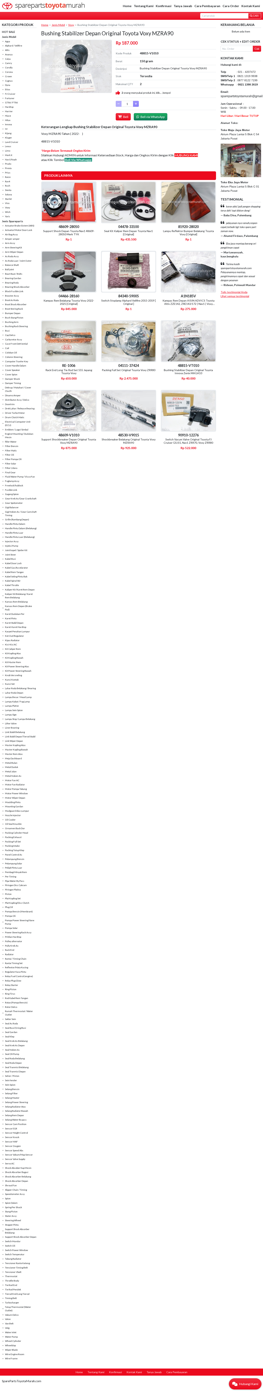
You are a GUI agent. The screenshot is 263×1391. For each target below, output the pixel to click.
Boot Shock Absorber (16, 304)
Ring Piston (10, 989)
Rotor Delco (11, 1007)
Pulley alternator (13, 941)
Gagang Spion (12, 494)
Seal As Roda (11, 1023)
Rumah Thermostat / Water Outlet (19, 1013)
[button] (245, 1383)
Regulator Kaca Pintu (15, 971)
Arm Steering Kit (13, 247)
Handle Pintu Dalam (15, 523)
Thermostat (11, 1276)
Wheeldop (10, 1345)
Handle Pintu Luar (14, 532)
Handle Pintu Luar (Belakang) (20, 537)
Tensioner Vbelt (13, 1272)
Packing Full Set (13, 841)
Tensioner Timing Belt (16, 1267)
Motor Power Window (16, 793)
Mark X (8, 155)
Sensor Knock (12, 1137)
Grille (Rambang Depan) (17, 519)
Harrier (9, 111)
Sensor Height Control (16, 1132)
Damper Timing (13, 383)
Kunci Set (10, 683)
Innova (8, 124)
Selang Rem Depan (14, 1115)
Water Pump (11, 1336)
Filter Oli (9, 454)
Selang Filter (11, 1093)
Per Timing (10, 876)
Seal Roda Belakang (15, 1058)
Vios (7, 203)
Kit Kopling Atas (13, 653)
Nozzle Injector (13, 815)
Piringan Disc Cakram (16, 885)
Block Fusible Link (14, 291)
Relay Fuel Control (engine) (19, 976)
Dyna (7, 85)
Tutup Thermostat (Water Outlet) (18, 1309)
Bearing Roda (12, 282)
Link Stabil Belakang (15, 732)
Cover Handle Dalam (15, 365)
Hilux (7, 120)
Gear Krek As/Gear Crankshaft (20, 498)
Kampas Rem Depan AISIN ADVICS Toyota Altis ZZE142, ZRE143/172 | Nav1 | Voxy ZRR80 (188, 304)
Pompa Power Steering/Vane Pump (19, 922)
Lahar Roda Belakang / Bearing (20, 688)
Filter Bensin (11, 446)
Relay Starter (11, 985)
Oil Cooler (10, 819)
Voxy (7, 207)
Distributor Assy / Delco (17, 399)
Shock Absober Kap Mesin (18, 1167)
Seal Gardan (11, 1032)
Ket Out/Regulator (14, 635)
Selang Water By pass (16, 1119)
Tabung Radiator (13, 1258)
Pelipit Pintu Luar (13, 867)
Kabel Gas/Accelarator (16, 567)
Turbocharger (12, 1302)
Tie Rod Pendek (13, 1289)
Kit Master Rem (13, 662)
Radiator (9, 954)
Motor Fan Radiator (15, 784)
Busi (7, 330)
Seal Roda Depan (13, 1062)
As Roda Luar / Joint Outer (18, 260)
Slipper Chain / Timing (16, 1189)
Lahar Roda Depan (14, 692)
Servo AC (9, 1163)
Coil (7, 348)
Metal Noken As (13, 775)
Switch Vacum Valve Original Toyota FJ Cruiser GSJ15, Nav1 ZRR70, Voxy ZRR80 (188, 441)
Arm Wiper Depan (14, 251)
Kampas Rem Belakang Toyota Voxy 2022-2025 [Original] (69, 302)
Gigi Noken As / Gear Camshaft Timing (21, 513)
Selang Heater (12, 1097)
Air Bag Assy (11, 234)
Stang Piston (11, 1211)
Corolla (9, 67)
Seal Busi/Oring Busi (15, 1027)
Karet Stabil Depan (14, 622)
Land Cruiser (11, 142)
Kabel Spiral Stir (13, 580)
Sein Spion (10, 1084)
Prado (8, 163)
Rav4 (7, 181)
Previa (8, 168)
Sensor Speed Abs (14, 1150)
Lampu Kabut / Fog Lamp (17, 701)
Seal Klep (9, 1036)
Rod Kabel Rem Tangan (16, 998)
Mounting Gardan (14, 806)
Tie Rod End (11, 1285)
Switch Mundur (13, 1241)
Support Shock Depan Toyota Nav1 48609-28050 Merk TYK (69, 232)
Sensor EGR (11, 1128)
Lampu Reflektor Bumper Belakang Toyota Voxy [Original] (188, 232)
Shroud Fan (11, 1185)
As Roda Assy (12, 256)
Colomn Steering (13, 357)
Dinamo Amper (13, 395)
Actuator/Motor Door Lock (18, 230)
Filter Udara (11, 468)
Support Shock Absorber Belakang (17, 1231)
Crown (8, 76)
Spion (8, 1198)
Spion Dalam (11, 1202)
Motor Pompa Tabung (16, 789)
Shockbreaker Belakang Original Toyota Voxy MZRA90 (129, 441)
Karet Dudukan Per (14, 614)
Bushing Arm (11, 322)
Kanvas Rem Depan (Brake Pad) (18, 608)
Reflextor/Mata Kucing (16, 967)
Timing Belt (11, 1298)
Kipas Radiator (12, 640)
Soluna (8, 194)
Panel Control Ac (13, 854)
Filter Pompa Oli (13, 459)
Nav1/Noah (11, 159)
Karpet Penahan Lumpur (17, 631)
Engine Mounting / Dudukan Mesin (19, 435)
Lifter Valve (11, 723)
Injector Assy (11, 541)
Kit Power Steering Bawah (18, 670)
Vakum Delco (11, 1314)
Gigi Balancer (12, 507)
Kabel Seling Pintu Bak (16, 576)
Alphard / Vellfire (13, 45)
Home (127, 6)
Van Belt (9, 1323)
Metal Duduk (11, 767)
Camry (8, 63)
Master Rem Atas (14, 754)
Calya (8, 58)
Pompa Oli (10, 915)
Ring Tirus (10, 993)
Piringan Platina (13, 889)
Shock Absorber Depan (16, 1181)
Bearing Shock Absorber (17, 286)
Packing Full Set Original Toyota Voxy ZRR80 (128, 370)
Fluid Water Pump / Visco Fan (20, 476)
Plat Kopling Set (13, 898)
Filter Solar (10, 463)
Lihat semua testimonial (235, 296)
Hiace (8, 115)
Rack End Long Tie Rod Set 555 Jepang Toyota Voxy (68, 371)
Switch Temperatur (14, 1254)
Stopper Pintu (12, 1224)
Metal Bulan (11, 762)
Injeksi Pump (11, 545)
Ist (6, 128)
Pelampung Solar (13, 863)
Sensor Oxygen (13, 1146)
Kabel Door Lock (13, 563)
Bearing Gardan (13, 278)
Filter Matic (11, 450)
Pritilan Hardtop (13, 936)
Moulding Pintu (13, 802)
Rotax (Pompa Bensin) (16, 1002)
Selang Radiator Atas (15, 1106)
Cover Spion (11, 374)
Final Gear (10, 472)
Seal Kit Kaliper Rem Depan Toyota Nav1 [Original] (128, 232)
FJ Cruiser (10, 93)
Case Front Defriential (16, 343)
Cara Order (231, 6)
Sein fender (11, 1080)
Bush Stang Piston (14, 317)
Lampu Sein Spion (14, 710)
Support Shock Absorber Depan (20, 1236)
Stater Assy (11, 1215)
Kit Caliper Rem (13, 648)
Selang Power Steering (16, 1102)
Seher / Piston (12, 1075)
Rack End (9, 949)
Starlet (8, 198)
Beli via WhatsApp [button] (152, 117)
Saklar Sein (10, 1019)
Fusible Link (11, 489)
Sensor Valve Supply (15, 1159)
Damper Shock (12, 378)
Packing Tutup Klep (14, 850)
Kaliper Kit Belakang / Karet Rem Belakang (19, 596)
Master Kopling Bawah (16, 749)
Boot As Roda (12, 300)
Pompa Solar (11, 928)
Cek (257, 48)
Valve (8, 1319)
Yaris (7, 216)
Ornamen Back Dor (15, 828)
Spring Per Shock (13, 1207)
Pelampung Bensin (14, 859)
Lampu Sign (11, 714)
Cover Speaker (12, 370)
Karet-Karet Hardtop (15, 627)
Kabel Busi (10, 558)
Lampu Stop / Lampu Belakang (20, 719)
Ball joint (9, 269)
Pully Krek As (11, 945)
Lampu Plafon (12, 705)
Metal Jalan (11, 771)
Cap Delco (10, 335)
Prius (7, 172)
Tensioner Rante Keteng (17, 1263)
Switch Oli (10, 1245)
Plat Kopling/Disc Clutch (17, 902)
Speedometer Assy (15, 1194)
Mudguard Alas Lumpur (17, 810)
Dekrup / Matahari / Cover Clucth (18, 389)
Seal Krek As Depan (15, 1045)
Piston (8, 894)
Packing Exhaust (13, 837)
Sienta (8, 190)
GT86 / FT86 (11, 102)
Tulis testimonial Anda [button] (234, 292)
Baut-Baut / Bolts (13, 273)
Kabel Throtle (12, 585)
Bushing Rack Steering (16, 326)
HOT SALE (8, 31)
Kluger (8, 137)
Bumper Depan (12, 313)
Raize (8, 177)
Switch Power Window (16, 1250)
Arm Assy (10, 243)
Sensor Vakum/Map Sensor (19, 1154)
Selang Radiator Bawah (16, 1110)
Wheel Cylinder (13, 1341)
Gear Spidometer (14, 503)
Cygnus (9, 80)
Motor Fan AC (12, 780)
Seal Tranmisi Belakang (16, 1067)
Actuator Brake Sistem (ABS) (19, 225)
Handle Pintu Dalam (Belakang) (21, 528)
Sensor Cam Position (15, 1124)
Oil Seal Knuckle (13, 823)
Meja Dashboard (13, 758)
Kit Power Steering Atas (17, 666)
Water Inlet (10, 1332)
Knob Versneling (13, 675)
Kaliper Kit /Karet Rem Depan (20, 589)
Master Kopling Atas (15, 745)
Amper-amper (12, 238)
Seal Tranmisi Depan (15, 1071)
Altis (7, 50)
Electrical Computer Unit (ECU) (17, 423)
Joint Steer (10, 554)
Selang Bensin (12, 1089)
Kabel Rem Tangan (14, 572)
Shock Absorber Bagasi (16, 1172)
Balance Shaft (12, 265)
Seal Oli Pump (12, 1054)
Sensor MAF (11, 1141)
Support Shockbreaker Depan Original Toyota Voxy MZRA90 (68, 441)
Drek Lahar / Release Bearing (19, 408)
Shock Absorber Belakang (18, 1176)
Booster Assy (12, 295)
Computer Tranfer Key (16, 361)
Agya (7, 41)
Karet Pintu (11, 618)
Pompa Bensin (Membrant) (19, 911)
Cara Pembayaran (207, 6)
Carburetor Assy (13, 339)
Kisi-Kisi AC (11, 644)
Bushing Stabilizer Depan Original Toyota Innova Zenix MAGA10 (188, 371)
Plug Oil (9, 907)
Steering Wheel (13, 1220)
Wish (7, 212)
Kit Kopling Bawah (14, 657)
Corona (9, 71)
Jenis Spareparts (12, 221)
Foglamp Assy (12, 481)
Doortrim (10, 404)
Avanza (9, 54)
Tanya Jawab (183, 6)
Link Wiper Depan (14, 740)
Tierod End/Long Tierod (17, 1293)
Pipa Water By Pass (14, 881)
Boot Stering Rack (14, 308)
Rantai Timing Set (14, 963)
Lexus (8, 146)
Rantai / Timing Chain (15, 958)
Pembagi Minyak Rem (16, 872)
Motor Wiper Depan (15, 797)
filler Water (11, 441)
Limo (7, 150)
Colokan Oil (11, 352)
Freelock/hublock (14, 485)
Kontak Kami (250, 6)
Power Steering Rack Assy (18, 932)
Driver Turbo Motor (15, 412)
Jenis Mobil (9, 36)
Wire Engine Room (14, 1354)
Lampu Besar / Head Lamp (18, 697)
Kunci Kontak (12, 679)
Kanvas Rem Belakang (16, 601)
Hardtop (9, 106)
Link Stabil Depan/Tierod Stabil (20, 736)
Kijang (8, 133)
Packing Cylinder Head (16, 832)
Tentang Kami (143, 6)
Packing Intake (12, 845)
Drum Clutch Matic (14, 417)
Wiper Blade (11, 1349)
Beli (125, 117)
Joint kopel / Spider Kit (16, 550)
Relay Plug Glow (13, 980)
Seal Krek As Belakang (16, 1041)
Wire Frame (11, 1358)
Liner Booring (12, 727)
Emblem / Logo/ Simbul (16, 429)
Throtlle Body (12, 1280)
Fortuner (9, 98)
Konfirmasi (163, 6)
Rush (7, 185)
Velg (7, 1327)
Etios (7, 89)
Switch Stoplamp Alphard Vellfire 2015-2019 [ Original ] (128, 302)
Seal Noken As (12, 1049)
